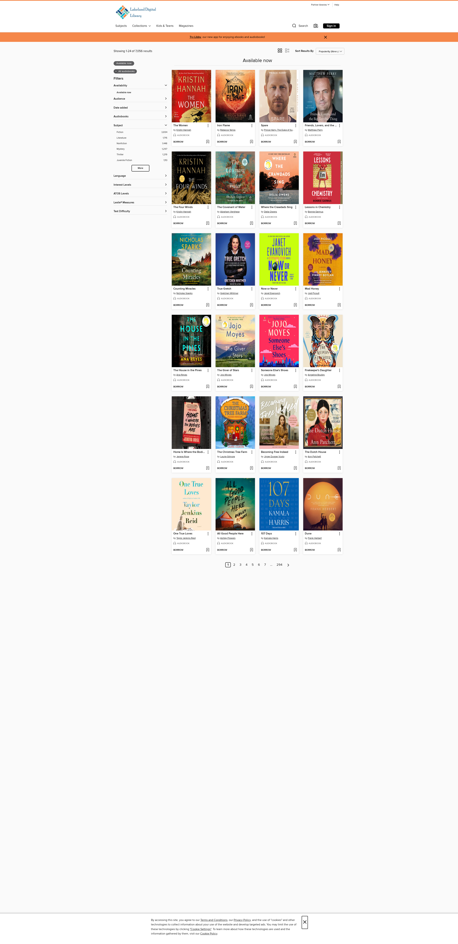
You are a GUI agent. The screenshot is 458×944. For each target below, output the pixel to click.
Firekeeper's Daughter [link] (318, 370)
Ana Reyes (181, 374)
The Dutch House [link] (315, 452)
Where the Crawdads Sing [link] (277, 207)
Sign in (331, 26)
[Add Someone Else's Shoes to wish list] (295, 387)
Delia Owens (270, 211)
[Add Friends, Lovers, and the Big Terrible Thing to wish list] (339, 142)
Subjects (121, 26)
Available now (124, 92)
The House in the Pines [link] (187, 370)
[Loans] (316, 26)
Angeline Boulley (316, 374)
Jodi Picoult (313, 293)
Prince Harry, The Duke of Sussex (279, 130)
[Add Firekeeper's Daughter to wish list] (339, 387)
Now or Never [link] (269, 288)
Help (336, 5)
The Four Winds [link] (183, 207)
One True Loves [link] (182, 533)
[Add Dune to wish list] (339, 550)
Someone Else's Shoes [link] (274, 370)
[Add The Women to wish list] (207, 142)
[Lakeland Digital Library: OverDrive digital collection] (136, 12)
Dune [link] (308, 533)
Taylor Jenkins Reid (186, 538)
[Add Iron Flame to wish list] (251, 142)
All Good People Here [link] (230, 533)
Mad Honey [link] (312, 288)
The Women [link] (180, 125)
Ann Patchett (314, 456)
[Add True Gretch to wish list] (251, 305)
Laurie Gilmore (227, 456)
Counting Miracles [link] (184, 288)
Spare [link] (264, 125)
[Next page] (288, 565)
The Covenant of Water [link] (231, 207)
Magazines (186, 26)
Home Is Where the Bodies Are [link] (189, 452)
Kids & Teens (165, 26)
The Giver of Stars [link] (228, 370)
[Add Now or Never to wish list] (295, 305)
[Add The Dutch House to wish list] (339, 468)
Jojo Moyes (226, 374)
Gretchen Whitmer (229, 293)
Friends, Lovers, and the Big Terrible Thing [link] (321, 125)
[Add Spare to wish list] (295, 142)
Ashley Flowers (227, 538)
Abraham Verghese (230, 211)
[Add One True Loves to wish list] (207, 550)
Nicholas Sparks (184, 293)
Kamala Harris (271, 538)
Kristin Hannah (183, 130)
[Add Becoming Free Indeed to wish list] (295, 468)
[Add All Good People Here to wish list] (251, 550)
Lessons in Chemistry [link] (318, 207)
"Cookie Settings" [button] (200, 929)
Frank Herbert (315, 538)
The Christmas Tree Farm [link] (232, 452)
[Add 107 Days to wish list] (295, 550)
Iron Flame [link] (223, 125)
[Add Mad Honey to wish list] (339, 305)
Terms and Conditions (213, 920)
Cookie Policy (208, 933)
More (140, 168)
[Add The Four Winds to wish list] (207, 223)
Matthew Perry (315, 130)
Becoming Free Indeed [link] (274, 452)
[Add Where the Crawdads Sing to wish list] (295, 223)
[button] (320, 5)
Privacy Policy (242, 920)
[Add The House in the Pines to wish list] (207, 387)
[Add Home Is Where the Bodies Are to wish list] (207, 468)
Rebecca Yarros (227, 130)
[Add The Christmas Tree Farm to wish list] (251, 468)
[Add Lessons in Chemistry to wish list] (339, 223)
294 (279, 565)
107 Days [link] (266, 533)
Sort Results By (304, 51)
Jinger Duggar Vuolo (274, 456)
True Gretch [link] (224, 288)
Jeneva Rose (182, 456)
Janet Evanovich (272, 293)
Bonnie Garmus (315, 211)
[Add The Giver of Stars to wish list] (251, 387)
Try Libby (195, 37)
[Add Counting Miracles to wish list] (207, 305)
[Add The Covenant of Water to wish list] (251, 223)
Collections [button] (140, 26)
